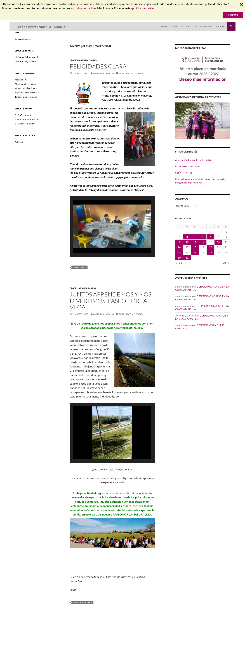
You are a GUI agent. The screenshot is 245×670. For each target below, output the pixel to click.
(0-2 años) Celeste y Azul (26, 57)
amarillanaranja (103, 73)
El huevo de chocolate (187, 166)
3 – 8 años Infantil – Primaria (28, 119)
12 (202, 242)
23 (179, 252)
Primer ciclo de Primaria (26, 88)
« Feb (179, 262)
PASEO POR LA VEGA (82, 602)
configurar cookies (85, 8)
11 (194, 242)
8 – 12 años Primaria (24, 123)
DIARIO (93, 60)
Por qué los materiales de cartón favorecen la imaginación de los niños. (200, 181)
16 (179, 247)
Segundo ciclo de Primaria (27, 92)
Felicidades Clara (98, 66)
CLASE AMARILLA (179, 26)
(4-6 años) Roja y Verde (25, 61)
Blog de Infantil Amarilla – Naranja (41, 27)
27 (210, 252)
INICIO (164, 26)
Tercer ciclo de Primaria (26, 96)
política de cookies (143, 8)
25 (194, 252)
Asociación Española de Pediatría (193, 159)
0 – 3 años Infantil (23, 115)
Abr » (226, 262)
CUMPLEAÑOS (79, 267)
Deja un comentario (131, 73)
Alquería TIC (21, 79)
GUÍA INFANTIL (184, 172)
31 (187, 257)
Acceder (220, 26)
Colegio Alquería (22, 39)
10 (187, 242)
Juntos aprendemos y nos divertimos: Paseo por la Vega (110, 301)
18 (194, 247)
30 (179, 257)
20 (210, 247)
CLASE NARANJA (201, 26)
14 (218, 242)
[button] (104, 243)
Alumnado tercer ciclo (25, 84)
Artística (19, 142)
